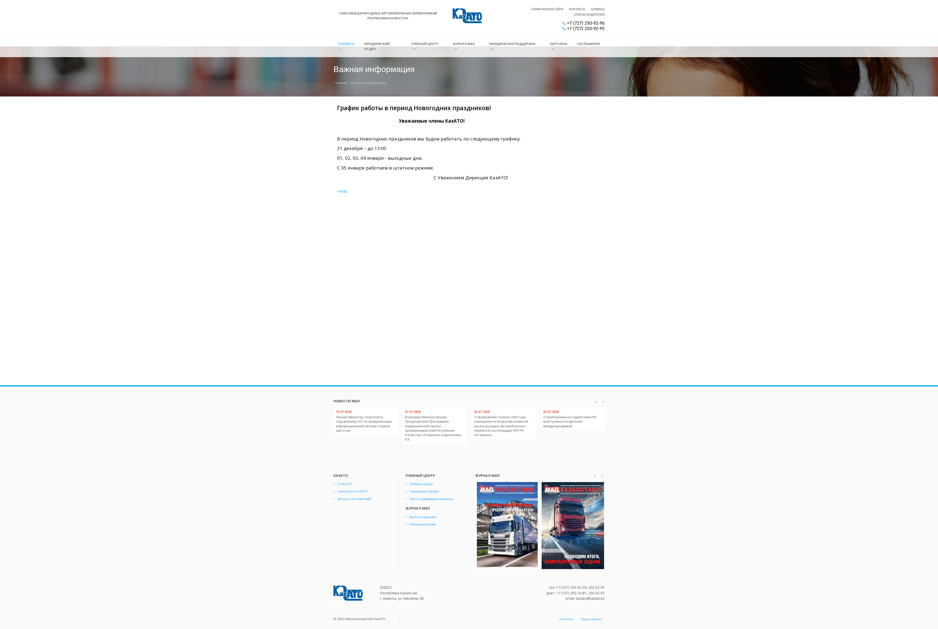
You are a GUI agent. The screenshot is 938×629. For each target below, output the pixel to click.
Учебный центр (424, 44)
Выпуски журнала (423, 517)
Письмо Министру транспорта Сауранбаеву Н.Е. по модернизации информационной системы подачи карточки (364, 424)
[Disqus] (574, 170)
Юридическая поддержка (512, 44)
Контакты (577, 9)
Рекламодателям (422, 524)
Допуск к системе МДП (354, 499)
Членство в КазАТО (352, 491)
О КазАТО (346, 44)
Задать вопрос (591, 619)
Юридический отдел (377, 46)
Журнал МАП (464, 44)
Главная (340, 82)
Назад (342, 191)
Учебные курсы (421, 484)
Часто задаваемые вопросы (431, 499)
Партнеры (558, 44)
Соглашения (588, 44)
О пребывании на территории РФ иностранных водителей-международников (569, 421)
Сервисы (598, 9)
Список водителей (589, 15)
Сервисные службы (424, 491)
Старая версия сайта (547, 9)
